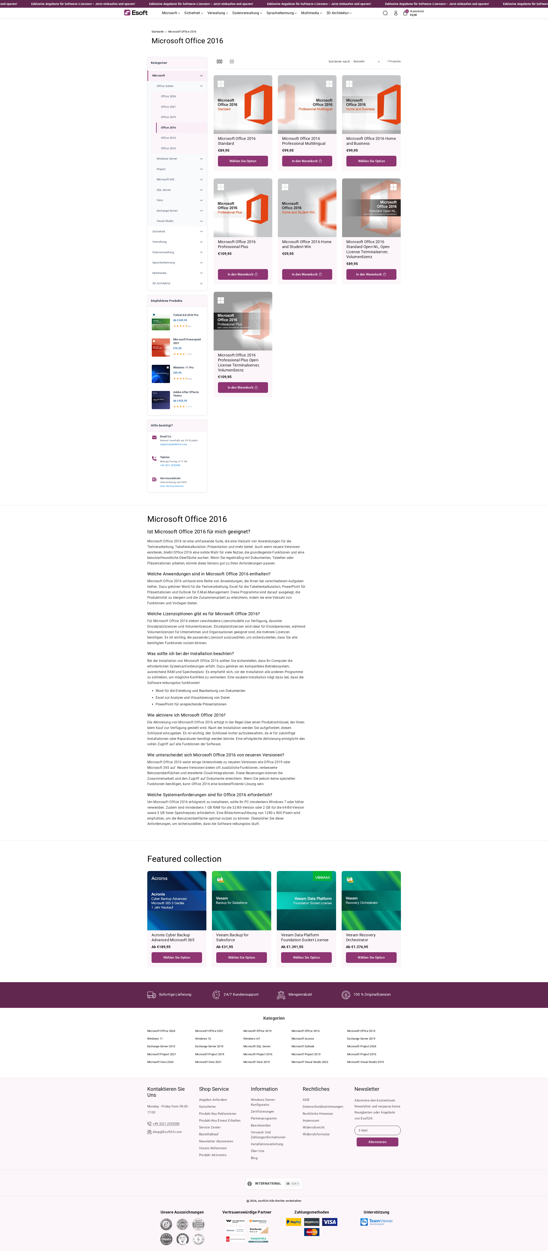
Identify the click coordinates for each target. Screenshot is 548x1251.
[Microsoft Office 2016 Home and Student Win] (307, 207)
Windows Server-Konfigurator (263, 1102)
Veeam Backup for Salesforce (232, 937)
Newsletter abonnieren (216, 1141)
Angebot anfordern (213, 1100)
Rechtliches (316, 1089)
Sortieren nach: (340, 61)
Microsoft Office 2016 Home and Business (371, 141)
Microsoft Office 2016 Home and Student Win (307, 244)
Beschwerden (261, 1125)
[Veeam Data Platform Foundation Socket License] (306, 900)
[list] (232, 61)
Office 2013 (168, 137)
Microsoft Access (303, 1038)
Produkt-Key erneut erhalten (220, 1120)
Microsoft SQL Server (257, 1046)
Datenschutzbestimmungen (323, 1107)
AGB (306, 1100)
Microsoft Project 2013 (306, 1054)
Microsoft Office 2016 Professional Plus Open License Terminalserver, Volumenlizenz (239, 362)
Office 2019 (168, 117)
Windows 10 (203, 1038)
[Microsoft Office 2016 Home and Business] (371, 104)
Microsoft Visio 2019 (256, 1062)
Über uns (257, 1151)
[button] (171, 13)
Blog (254, 1158)
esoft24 (263, 1200)
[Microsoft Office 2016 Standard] (243, 104)
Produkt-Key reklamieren (217, 1114)
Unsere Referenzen (213, 1148)
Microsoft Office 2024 (161, 1031)
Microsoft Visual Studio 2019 (365, 1062)
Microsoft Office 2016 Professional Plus (237, 244)
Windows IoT (251, 1038)
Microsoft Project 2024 (361, 1046)
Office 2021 (168, 106)
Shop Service (214, 1089)
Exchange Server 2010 (209, 1046)
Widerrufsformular (316, 1134)
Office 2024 (168, 96)
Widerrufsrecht (314, 1127)
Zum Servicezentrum (172, 486)
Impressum (311, 1120)
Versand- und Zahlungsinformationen (268, 1134)
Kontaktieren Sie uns (166, 1092)
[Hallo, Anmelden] (395, 13)
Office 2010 (168, 148)
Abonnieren (377, 1142)
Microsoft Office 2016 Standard (237, 141)
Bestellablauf (209, 1134)
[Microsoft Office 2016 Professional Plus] (243, 207)
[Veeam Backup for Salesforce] (241, 900)
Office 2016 (168, 127)
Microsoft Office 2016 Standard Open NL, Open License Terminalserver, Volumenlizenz (368, 249)
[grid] (219, 61)
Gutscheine (207, 1107)
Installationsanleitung (267, 1144)
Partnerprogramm (264, 1118)
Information (264, 1089)
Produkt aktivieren (212, 1155)
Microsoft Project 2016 (258, 1054)
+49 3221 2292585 (170, 465)
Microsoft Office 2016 (306, 1031)
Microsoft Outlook (303, 1046)
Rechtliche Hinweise (318, 1114)
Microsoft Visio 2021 (208, 1062)
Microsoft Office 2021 (209, 1031)
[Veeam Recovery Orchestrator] (371, 900)
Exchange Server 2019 (361, 1038)
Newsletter (366, 1089)
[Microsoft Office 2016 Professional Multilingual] (307, 104)
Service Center (210, 1127)
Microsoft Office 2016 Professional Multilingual (304, 141)
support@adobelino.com (173, 444)
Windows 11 (155, 1038)
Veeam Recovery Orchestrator (361, 937)
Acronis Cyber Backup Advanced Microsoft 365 (173, 937)
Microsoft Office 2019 (257, 1031)
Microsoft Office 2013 (361, 1031)
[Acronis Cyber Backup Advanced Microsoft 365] (177, 900)
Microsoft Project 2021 (161, 1054)
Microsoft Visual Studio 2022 (310, 1062)
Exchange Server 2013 (161, 1046)
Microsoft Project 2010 (361, 1054)
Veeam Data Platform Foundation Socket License (305, 937)
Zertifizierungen (262, 1111)
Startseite (158, 31)
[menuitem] (177, 148)
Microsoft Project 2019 (209, 1054)
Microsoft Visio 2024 (160, 1062)
